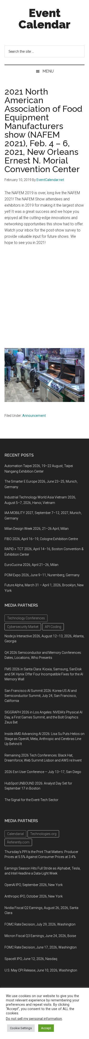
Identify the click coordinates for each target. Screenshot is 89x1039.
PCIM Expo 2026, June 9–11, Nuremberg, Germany (42, 575)
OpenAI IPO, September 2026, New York (34, 885)
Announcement (34, 416)
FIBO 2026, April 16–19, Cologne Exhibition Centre (41, 539)
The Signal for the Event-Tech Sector (31, 800)
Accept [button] (46, 1028)
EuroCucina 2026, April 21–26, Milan (31, 565)
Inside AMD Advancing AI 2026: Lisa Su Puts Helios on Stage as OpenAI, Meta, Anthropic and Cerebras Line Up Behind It (44, 739)
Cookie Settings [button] (21, 1028)
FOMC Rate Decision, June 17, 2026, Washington (41, 947)
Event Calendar (44, 18)
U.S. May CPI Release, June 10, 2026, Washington (41, 970)
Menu (48, 71)
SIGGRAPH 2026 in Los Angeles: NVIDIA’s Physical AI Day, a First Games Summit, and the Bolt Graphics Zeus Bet (43, 717)
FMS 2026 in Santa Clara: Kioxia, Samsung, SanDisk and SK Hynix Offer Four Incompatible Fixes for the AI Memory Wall (44, 674)
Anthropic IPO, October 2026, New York (34, 896)
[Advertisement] (44, 297)
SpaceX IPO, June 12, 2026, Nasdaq (31, 959)
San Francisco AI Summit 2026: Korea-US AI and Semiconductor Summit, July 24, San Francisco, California (41, 696)
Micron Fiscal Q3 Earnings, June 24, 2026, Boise (40, 936)
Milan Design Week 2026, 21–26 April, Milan (37, 529)
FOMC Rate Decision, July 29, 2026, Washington (40, 924)
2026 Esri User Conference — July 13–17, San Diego (43, 772)
